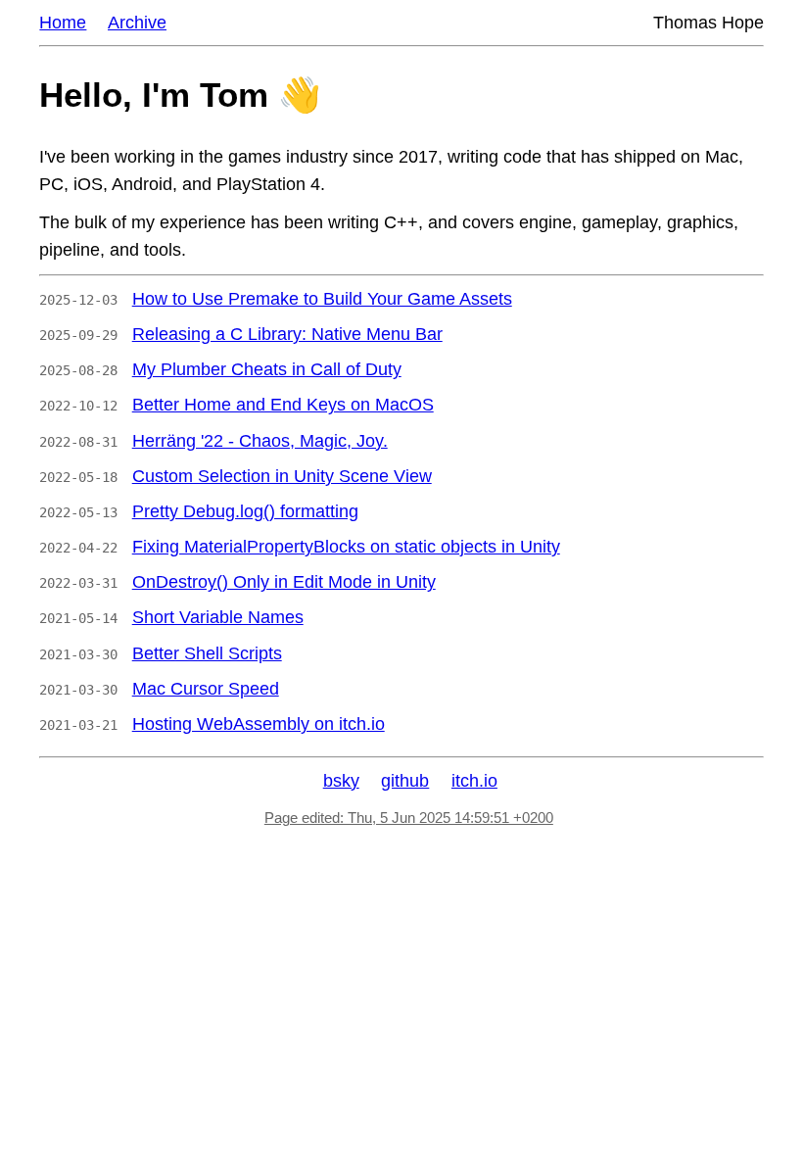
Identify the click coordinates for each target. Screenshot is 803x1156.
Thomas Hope (708, 22)
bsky (341, 781)
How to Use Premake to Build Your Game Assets (322, 299)
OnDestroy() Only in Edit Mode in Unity (284, 582)
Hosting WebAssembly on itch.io (258, 724)
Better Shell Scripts (207, 653)
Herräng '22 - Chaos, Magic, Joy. (260, 441)
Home (62, 22)
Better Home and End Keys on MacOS (283, 404)
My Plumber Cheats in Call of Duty (267, 369)
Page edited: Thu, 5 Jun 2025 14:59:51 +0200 (408, 818)
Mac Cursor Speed (205, 688)
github (405, 781)
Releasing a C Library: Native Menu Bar (287, 334)
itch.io (474, 781)
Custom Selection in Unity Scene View (282, 476)
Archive (137, 22)
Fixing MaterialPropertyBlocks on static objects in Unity (346, 546)
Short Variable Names (218, 617)
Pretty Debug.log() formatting (245, 511)
